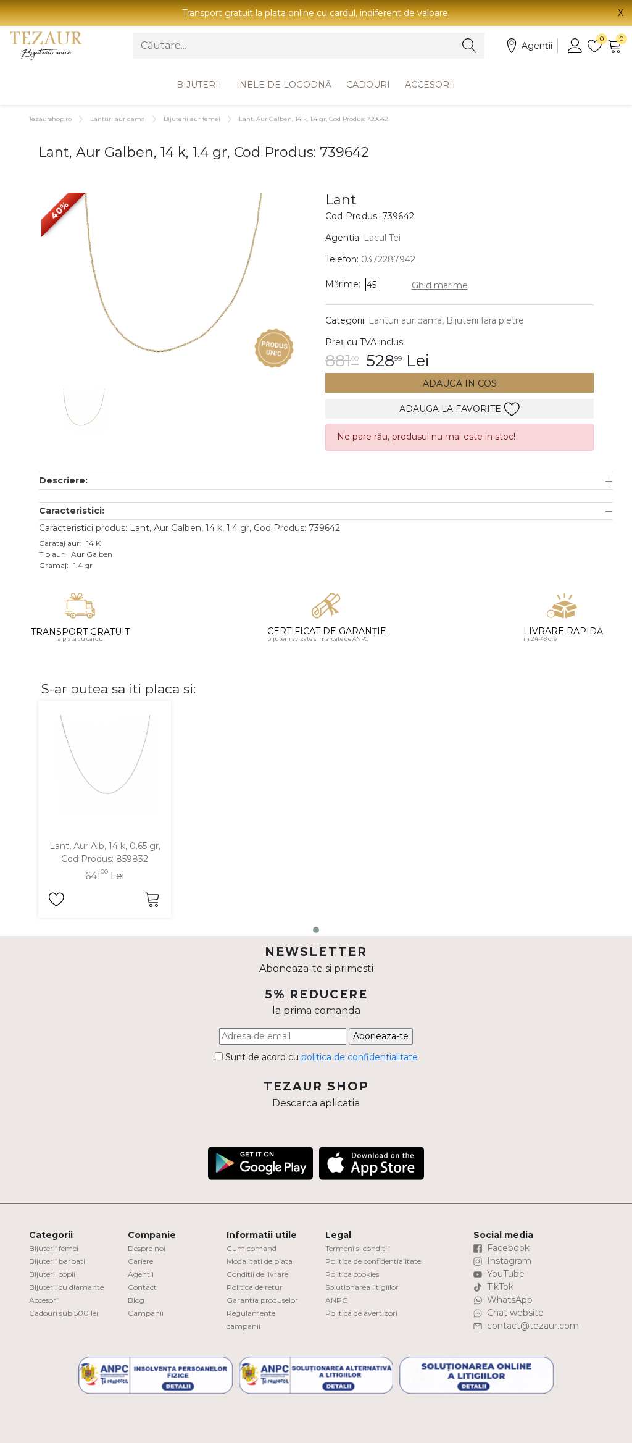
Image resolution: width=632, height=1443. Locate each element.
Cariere (140, 1261)
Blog (136, 1300)
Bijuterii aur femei (192, 119)
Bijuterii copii (52, 1274)
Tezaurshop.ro (50, 119)
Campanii (146, 1313)
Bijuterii (199, 84)
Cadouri (368, 84)
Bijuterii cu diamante (66, 1287)
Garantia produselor (262, 1300)
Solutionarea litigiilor (362, 1287)
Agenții (537, 45)
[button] (326, 481)
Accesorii (430, 84)
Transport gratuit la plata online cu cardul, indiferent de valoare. (316, 13)
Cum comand (251, 1248)
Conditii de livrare (257, 1274)
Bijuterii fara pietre (485, 320)
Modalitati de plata (260, 1261)
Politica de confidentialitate (373, 1261)
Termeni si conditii (357, 1248)
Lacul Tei (382, 237)
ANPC (336, 1300)
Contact (142, 1287)
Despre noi (146, 1248)
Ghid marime (440, 285)
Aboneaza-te (381, 1036)
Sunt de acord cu (320, 1057)
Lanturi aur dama (117, 119)
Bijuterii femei (53, 1248)
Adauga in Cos (460, 383)
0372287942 (388, 259)
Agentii (141, 1274)
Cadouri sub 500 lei (63, 1313)
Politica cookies (352, 1274)
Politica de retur (255, 1287)
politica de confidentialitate (359, 1057)
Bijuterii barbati (57, 1261)
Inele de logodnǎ (283, 84)
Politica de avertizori (361, 1313)
